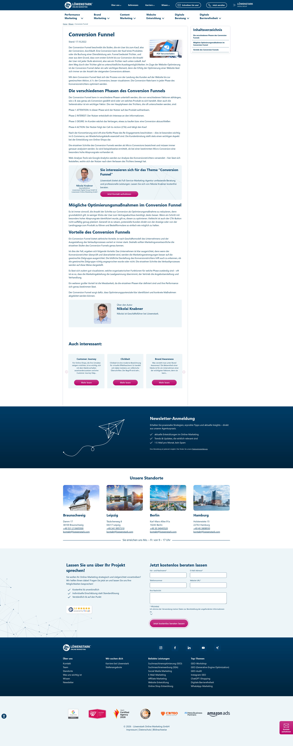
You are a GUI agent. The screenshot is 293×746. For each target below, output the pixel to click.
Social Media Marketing (160, 670)
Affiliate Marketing (157, 678)
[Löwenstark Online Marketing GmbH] (79, 5)
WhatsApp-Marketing (202, 685)
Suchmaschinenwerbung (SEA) (163, 667)
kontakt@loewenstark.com (76, 531)
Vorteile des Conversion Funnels (206, 50)
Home (65, 24)
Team (65, 667)
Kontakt (67, 663)
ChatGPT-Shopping (200, 678)
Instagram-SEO (198, 674)
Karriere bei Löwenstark (117, 663)
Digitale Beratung (180, 16)
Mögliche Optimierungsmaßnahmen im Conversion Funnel (209, 43)
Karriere (149, 5)
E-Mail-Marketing (157, 674)
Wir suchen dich (114, 658)
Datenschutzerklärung (200, 449)
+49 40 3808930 (201, 528)
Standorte (68, 670)
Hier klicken (166, 631)
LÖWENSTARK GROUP (243, 5)
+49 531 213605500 (73, 528)
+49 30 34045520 (159, 528)
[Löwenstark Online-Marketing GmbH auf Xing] (217, 647)
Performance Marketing (72, 16)
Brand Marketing (100, 16)
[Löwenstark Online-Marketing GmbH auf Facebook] (175, 647)
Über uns (115, 5)
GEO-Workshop (199, 663)
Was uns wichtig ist (72, 674)
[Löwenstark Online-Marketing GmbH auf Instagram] (160, 647)
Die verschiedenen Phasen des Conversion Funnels (210, 36)
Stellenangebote (114, 667)
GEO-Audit (196, 670)
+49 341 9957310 (115, 528)
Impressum (131, 729)
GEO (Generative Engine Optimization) (210, 667)
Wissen (66, 678)
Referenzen (133, 5)
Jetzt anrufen (219, 5)
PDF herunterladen (166, 53)
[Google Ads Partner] (73, 714)
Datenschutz (145, 729)
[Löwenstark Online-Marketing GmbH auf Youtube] (203, 647)
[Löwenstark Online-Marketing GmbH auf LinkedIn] (189, 647)
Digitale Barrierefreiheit (209, 16)
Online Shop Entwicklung (160, 685)
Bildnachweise (160, 729)
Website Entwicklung (153, 16)
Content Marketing (126, 16)
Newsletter (68, 682)
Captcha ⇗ (173, 634)
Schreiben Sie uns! (190, 5)
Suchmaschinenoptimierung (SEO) (165, 663)
